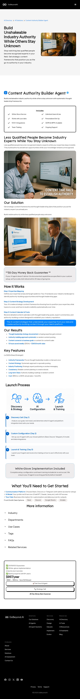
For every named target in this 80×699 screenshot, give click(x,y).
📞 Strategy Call (40, 589)
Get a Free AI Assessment (40, 672)
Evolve (49, 634)
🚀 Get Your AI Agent (40, 583)
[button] (75, 4)
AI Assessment (10, 657)
